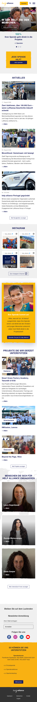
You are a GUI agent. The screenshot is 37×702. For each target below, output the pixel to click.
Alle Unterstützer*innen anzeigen (18, 587)
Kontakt (28, 696)
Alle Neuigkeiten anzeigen (18, 218)
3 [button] (20, 46)
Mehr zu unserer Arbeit (10, 27)
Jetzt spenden (18, 62)
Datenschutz (19, 696)
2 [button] (18, 46)
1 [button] (16, 46)
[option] (18, 38)
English (18, 698)
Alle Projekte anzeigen (18, 466)
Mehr (7, 508)
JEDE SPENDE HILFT (18, 58)
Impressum (9, 696)
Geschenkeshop (11, 673)
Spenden (23, 3)
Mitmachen (18, 682)
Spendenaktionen (12, 669)
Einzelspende (10, 665)
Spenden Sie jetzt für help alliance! (19, 337)
